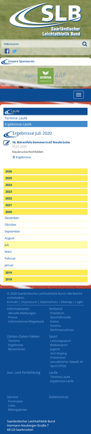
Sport (53, 336)
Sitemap (66, 302)
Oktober (10, 224)
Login (79, 302)
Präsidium (57, 313)
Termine (14, 341)
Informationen (18, 308)
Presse (12, 317)
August (9, 238)
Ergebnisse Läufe (18, 124)
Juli (7, 245)
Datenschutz (49, 302)
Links (11, 405)
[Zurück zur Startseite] (46, 19)
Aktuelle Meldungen (22, 313)
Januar (9, 265)
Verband (55, 308)
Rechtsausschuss (62, 330)
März (8, 251)
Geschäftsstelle (60, 317)
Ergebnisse (23, 157)
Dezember (12, 218)
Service (12, 397)
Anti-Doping (58, 353)
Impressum (29, 302)
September (12, 231)
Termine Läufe (16, 118)
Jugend (55, 349)
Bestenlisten (16, 349)
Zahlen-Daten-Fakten (23, 336)
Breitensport (59, 345)
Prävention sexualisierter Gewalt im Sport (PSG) (66, 361)
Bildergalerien (17, 409)
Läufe (53, 372)
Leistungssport (60, 341)
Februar (10, 258)
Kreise (54, 321)
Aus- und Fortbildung (23, 372)
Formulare (15, 401)
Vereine (55, 325)
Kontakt (12, 302)
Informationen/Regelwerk (26, 321)
